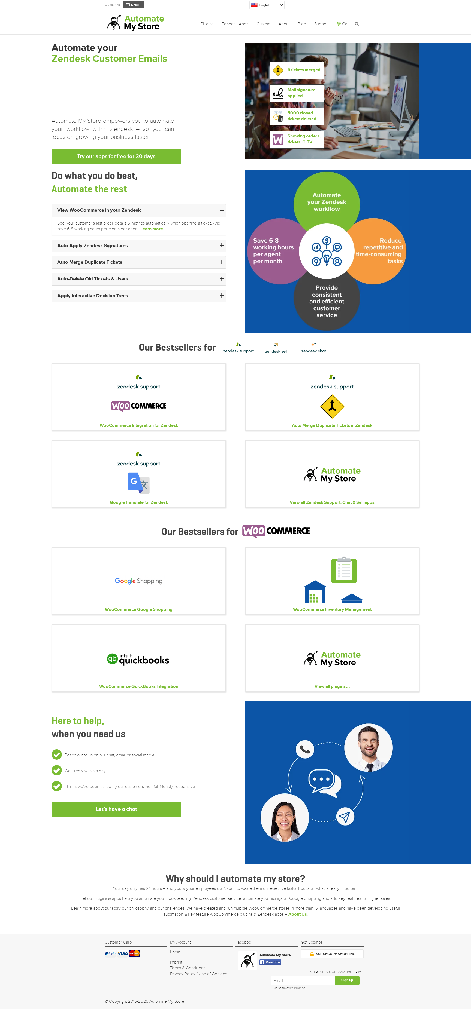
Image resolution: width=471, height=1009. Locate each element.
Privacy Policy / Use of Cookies (198, 974)
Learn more (151, 229)
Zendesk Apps (235, 24)
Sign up (347, 980)
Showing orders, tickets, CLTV (304, 139)
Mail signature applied (302, 93)
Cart (346, 24)
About (284, 24)
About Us (297, 914)
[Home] (135, 22)
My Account (180, 942)
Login (175, 952)
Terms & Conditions (187, 968)
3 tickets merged (304, 70)
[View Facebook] (248, 961)
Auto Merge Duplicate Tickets (89, 262)
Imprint (176, 962)
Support (321, 24)
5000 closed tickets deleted (302, 116)
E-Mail (135, 5)
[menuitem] (267, 5)
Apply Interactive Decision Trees (92, 295)
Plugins (207, 24)
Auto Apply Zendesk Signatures (92, 245)
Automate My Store (275, 955)
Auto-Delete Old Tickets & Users (92, 279)
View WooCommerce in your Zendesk (99, 210)
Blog (302, 24)
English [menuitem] (264, 5)
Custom (263, 24)
